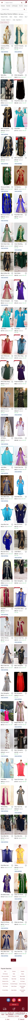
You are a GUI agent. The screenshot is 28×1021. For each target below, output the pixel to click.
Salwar (3, 5)
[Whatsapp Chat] (26, 764)
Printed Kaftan (5, 990)
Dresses (14, 971)
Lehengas (15, 5)
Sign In (14, 1004)
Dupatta (22, 971)
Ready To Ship (4, 16)
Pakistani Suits (5, 981)
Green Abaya (13, 986)
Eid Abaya (22, 981)
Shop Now (8, 42)
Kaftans (21, 16)
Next (13, 960)
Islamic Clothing (22, 983)
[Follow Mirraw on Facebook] (8, 1000)
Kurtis (21, 5)
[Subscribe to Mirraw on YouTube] (19, 1000)
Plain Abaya (5, 986)
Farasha (14, 976)
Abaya (15, 16)
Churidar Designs (14, 983)
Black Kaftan (22, 976)
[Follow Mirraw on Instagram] (14, 1000)
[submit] (24, 9)
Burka (14, 981)
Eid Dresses (5, 973)
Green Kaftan (14, 990)
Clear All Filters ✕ (5, 22)
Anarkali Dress (5, 983)
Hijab (11, 16)
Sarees (8, 5)
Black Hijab (14, 978)
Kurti (5, 971)
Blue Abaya (22, 978)
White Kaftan (5, 978)
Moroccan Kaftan (5, 976)
